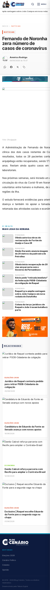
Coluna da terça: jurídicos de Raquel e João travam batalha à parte (31, 307)
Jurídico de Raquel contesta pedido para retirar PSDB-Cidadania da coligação (24, 384)
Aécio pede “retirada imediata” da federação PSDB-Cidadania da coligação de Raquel (31, 280)
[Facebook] (11, 67)
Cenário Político (9, 560)
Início (5, 26)
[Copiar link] (24, 67)
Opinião (5, 570)
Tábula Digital (22, 586)
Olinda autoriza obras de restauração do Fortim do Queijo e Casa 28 (28, 240)
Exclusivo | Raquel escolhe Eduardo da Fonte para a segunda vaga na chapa (24, 514)
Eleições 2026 (8, 555)
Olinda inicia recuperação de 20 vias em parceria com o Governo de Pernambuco (31, 267)
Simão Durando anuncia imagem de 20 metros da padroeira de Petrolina (31, 254)
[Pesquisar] (32, 4)
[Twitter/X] (17, 67)
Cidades (5, 565)
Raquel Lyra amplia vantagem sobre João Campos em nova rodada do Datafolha (30, 294)
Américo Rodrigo (18, 57)
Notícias (16, 26)
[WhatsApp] (5, 67)
